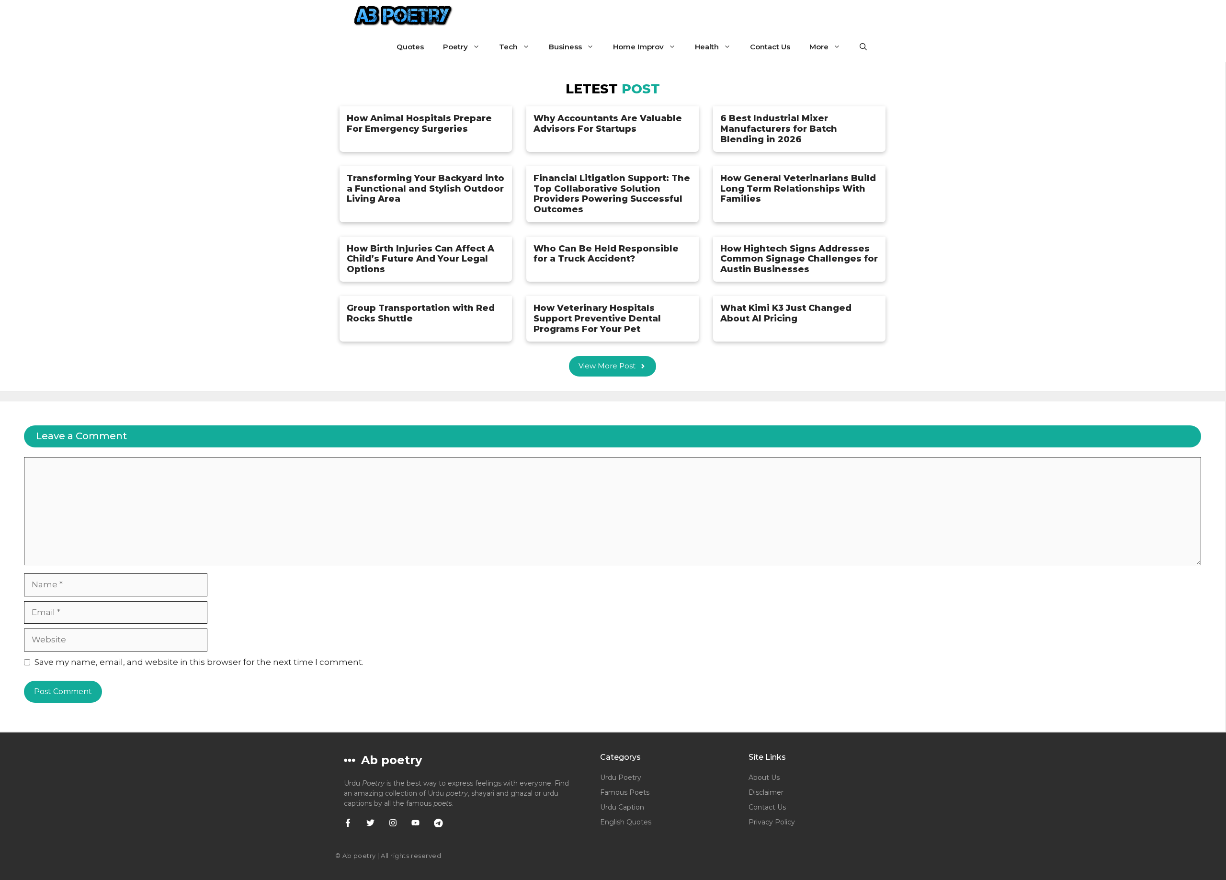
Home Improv (638, 46)
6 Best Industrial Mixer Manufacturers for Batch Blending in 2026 (778, 128)
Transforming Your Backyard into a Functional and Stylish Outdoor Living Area (425, 188)
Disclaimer (766, 792)
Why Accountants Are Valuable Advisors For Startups (608, 123)
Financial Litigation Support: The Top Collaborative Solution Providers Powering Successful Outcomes (612, 194)
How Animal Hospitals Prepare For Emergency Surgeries (419, 123)
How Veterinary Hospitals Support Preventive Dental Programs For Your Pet (597, 318)
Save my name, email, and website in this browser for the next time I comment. (198, 662)
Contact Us (770, 46)
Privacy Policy (772, 822)
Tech (508, 46)
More (819, 46)
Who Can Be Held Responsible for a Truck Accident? (606, 253)
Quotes (410, 46)
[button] (863, 46)
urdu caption (622, 807)
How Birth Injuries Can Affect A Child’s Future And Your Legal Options (420, 258)
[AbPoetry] (403, 15)
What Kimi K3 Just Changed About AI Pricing (785, 313)
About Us (764, 777)
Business (565, 46)
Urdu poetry (620, 777)
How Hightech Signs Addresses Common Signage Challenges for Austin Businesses (799, 258)
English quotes (625, 822)
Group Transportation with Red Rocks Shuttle (421, 313)
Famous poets (624, 792)
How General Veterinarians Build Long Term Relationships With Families (798, 188)
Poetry (455, 46)
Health (707, 46)
